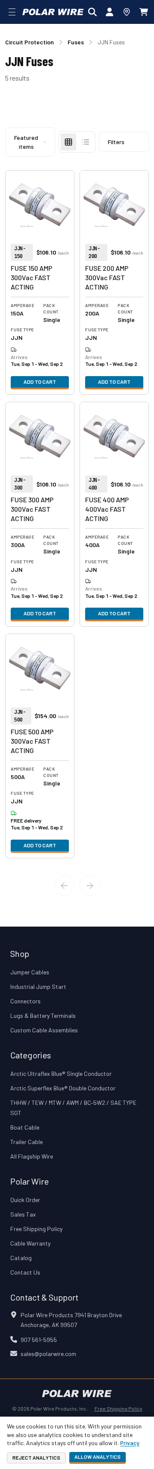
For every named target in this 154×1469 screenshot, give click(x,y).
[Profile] (109, 12)
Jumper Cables (29, 972)
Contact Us (25, 1272)
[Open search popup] (92, 12)
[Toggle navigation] (12, 12)
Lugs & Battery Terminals (43, 1015)
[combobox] (30, 141)
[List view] (85, 142)
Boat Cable (24, 1127)
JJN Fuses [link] (111, 42)
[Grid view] (68, 142)
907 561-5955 (39, 1339)
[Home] (53, 11)
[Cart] (144, 12)
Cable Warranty (30, 1243)
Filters (116, 141)
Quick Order (25, 1199)
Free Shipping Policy (36, 1228)
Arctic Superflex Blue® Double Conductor (63, 1088)
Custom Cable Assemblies (44, 1030)
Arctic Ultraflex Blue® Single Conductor (61, 1073)
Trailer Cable (26, 1141)
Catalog (21, 1257)
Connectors (25, 1001)
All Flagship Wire (31, 1156)
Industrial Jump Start (38, 986)
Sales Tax (23, 1214)
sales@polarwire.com (48, 1353)
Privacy (129, 1442)
